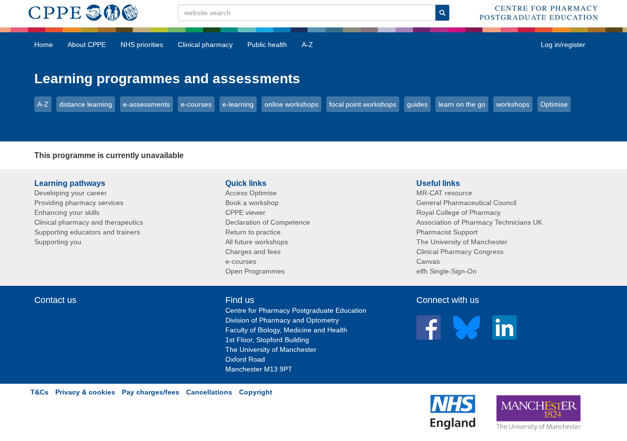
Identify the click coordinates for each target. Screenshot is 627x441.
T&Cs (39, 392)
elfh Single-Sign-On (446, 271)
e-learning (238, 104)
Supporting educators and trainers (87, 232)
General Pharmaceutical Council (466, 203)
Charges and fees (253, 251)
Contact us (55, 300)
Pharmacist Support (447, 232)
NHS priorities (142, 44)
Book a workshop (252, 203)
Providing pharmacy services (78, 203)
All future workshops (256, 242)
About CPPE (87, 44)
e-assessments (146, 104)
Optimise (554, 104)
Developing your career (70, 193)
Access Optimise (251, 193)
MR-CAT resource (444, 193)
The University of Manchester (461, 242)
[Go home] (83, 11)
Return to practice (253, 232)
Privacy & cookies (85, 392)
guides (417, 104)
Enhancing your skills (66, 212)
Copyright (255, 392)
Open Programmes (255, 271)
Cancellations (209, 392)
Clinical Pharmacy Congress (460, 251)
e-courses (196, 104)
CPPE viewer (245, 212)
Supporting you (57, 242)
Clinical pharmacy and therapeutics (88, 222)
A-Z (307, 44)
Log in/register (563, 44)
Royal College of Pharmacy (458, 212)
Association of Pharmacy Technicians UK (479, 222)
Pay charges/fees (150, 392)
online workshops (291, 104)
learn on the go (461, 104)
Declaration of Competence (267, 222)
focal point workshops (362, 104)
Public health (267, 44)
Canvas (428, 261)
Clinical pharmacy (205, 44)
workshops (513, 104)
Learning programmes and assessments (167, 78)
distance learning (85, 104)
